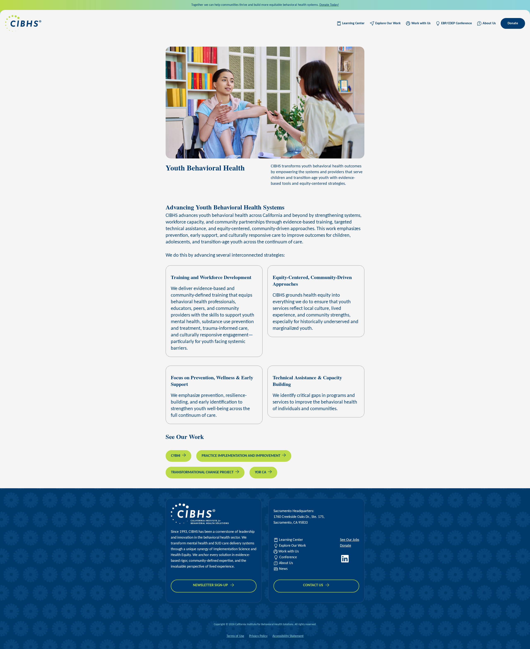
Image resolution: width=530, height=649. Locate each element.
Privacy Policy (258, 636)
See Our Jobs (349, 540)
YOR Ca (260, 472)
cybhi (175, 456)
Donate (513, 23)
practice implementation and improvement (241, 456)
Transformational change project (202, 472)
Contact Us (313, 585)
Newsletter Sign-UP (210, 585)
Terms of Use (235, 636)
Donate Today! (329, 5)
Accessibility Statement (288, 636)
